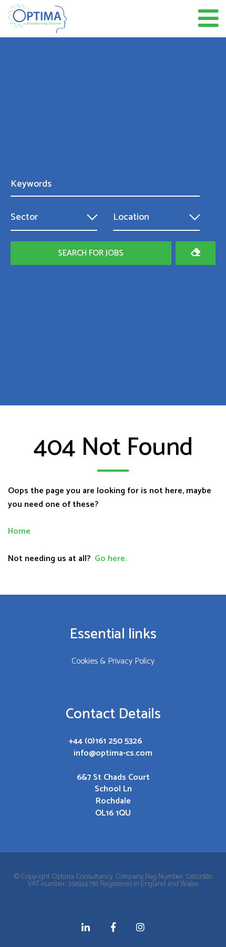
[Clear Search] (195, 253)
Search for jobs (91, 253)
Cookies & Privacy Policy (113, 662)
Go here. (111, 559)
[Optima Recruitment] (37, 18)
